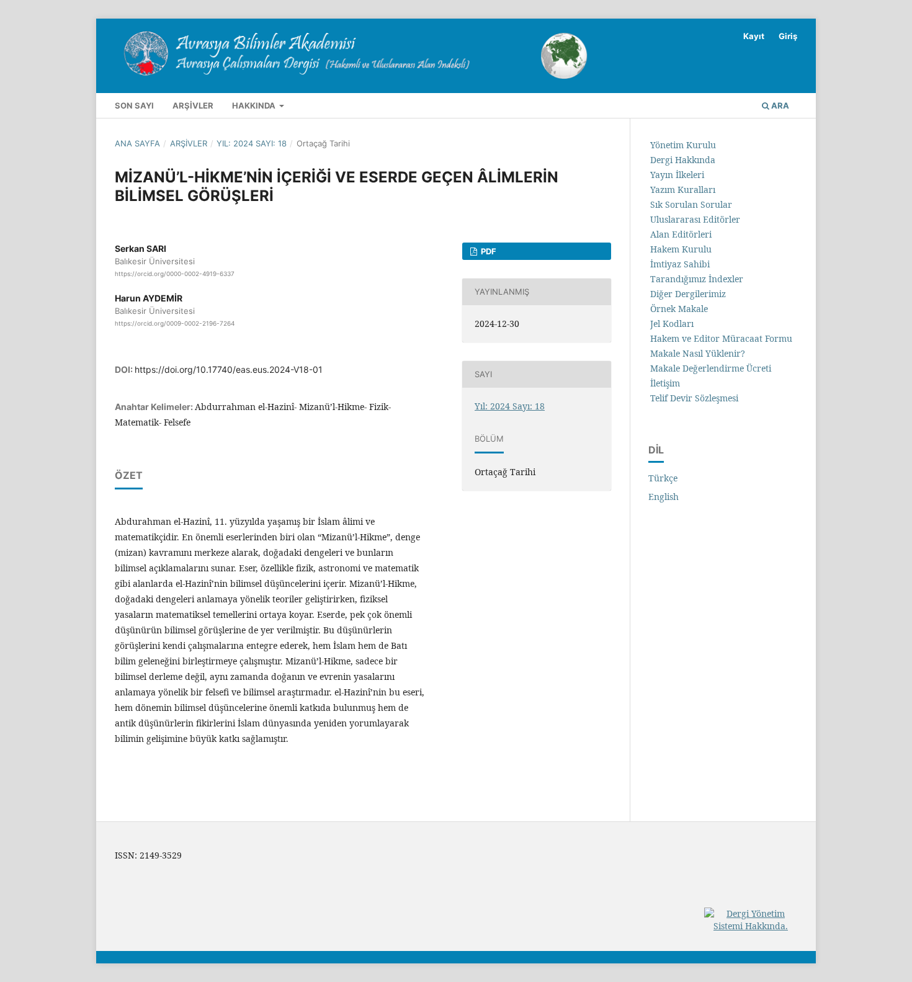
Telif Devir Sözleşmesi (694, 398)
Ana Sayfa (137, 143)
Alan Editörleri (681, 234)
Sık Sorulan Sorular (691, 204)
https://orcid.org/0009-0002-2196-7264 (175, 323)
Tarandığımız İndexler (696, 279)
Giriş (788, 36)
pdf (487, 251)
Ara (779, 105)
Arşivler (192, 105)
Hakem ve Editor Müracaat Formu (721, 338)
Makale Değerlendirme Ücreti (710, 368)
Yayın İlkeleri (677, 175)
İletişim (665, 383)
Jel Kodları (672, 323)
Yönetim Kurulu (683, 145)
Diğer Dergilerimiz (688, 294)
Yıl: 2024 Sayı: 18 (252, 143)
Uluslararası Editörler (695, 219)
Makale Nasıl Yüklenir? (697, 353)
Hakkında (254, 105)
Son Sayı (134, 105)
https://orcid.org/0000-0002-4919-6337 (175, 273)
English (663, 496)
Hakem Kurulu (681, 249)
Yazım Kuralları (682, 189)
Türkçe (662, 478)
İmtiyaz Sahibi (680, 264)
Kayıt (753, 36)
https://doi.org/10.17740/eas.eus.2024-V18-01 (229, 369)
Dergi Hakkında (682, 160)
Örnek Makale (679, 309)
